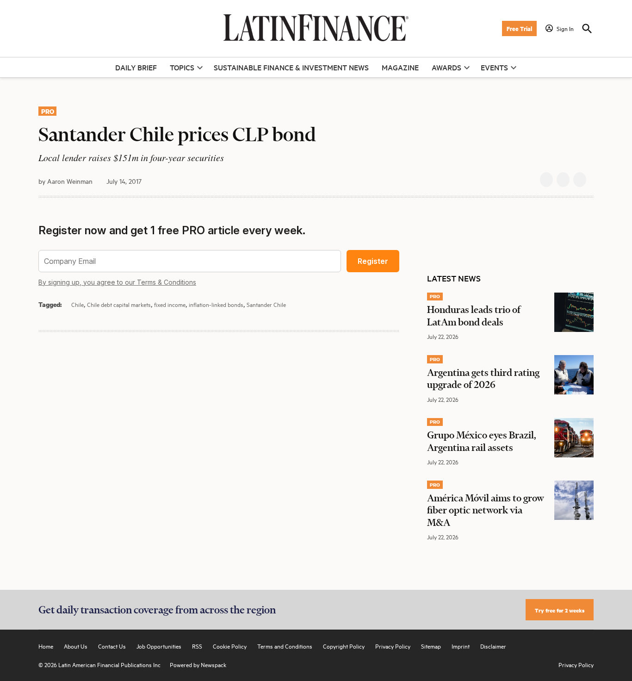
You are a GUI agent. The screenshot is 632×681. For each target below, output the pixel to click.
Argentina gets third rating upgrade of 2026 (483, 378)
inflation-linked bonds (216, 304)
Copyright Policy (344, 646)
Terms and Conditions (284, 646)
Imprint (461, 646)
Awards (446, 67)
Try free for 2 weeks (559, 610)
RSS (197, 646)
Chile (77, 304)
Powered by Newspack (198, 664)
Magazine (400, 67)
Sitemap (431, 646)
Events (494, 67)
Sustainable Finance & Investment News (291, 67)
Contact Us (112, 646)
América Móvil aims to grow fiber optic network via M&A (485, 510)
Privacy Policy (392, 646)
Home (45, 646)
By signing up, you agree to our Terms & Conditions (117, 282)
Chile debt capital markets (119, 304)
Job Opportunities (158, 646)
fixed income (170, 304)
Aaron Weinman (70, 180)
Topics (182, 67)
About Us (75, 646)
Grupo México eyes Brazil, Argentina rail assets (481, 441)
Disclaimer (493, 646)
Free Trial (519, 28)
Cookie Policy (230, 646)
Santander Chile (266, 304)
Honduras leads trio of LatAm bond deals (473, 315)
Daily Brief (136, 67)
